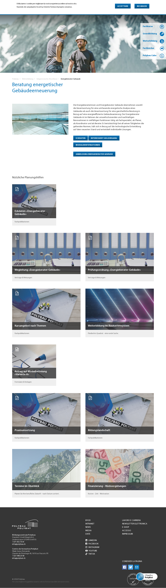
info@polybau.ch (19, 544)
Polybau (15, 79)
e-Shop (125, 527)
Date (87, 534)
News (88, 527)
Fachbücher (148, 48)
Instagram (92, 547)
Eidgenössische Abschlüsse (47, 79)
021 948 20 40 (18, 556)
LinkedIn (91, 540)
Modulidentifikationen (88, 145)
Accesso (126, 531)
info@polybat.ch (18, 558)
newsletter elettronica (134, 524)
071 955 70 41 (18, 542)
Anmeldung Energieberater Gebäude (94, 154)
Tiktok (91, 554)
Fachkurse (148, 26)
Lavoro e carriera (131, 520)
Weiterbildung (150, 41)
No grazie (142, 6)
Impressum (127, 534)
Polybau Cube (149, 56)
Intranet (89, 524)
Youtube (91, 551)
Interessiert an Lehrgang (104, 138)
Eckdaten (80, 138)
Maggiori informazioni (27, 10)
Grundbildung (150, 34)
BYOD (88, 520)
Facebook (91, 544)
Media (88, 531)
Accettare (122, 6)
